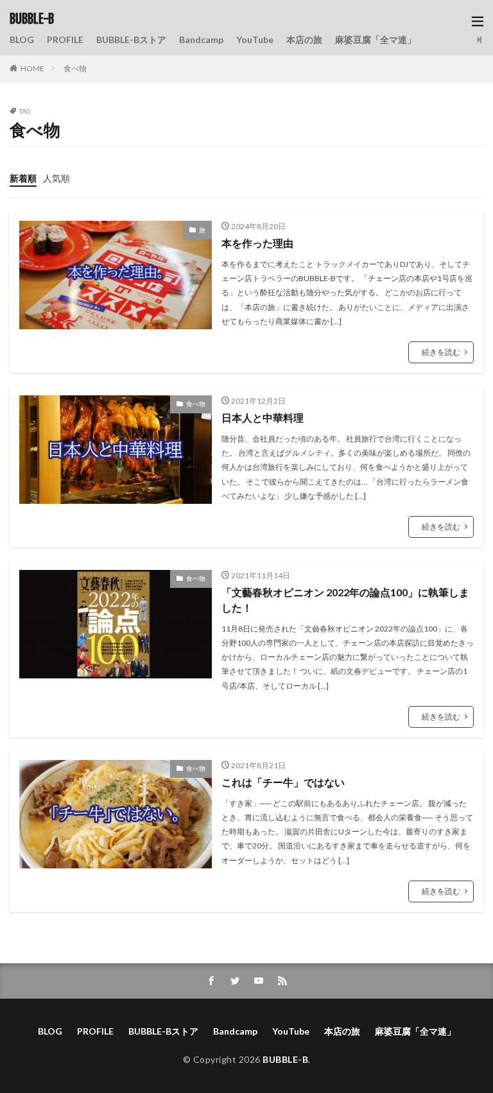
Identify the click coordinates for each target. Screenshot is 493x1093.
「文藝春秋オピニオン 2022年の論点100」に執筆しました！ (345, 600)
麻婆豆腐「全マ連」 (375, 39)
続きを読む (441, 352)
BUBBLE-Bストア (131, 39)
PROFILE (65, 39)
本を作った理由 (257, 243)
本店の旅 (304, 39)
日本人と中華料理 (262, 417)
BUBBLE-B (32, 19)
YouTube (254, 39)
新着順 (23, 178)
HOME (32, 68)
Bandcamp (201, 39)
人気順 (56, 178)
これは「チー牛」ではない (283, 782)
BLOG (22, 39)
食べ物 (75, 68)
